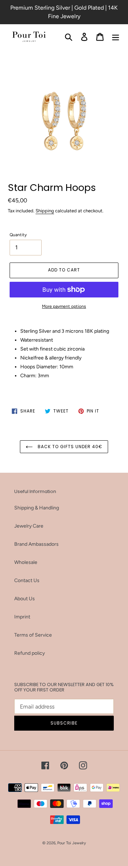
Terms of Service (33, 635)
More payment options (64, 306)
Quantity (18, 234)
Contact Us (26, 580)
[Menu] (115, 37)
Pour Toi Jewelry (71, 843)
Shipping (45, 210)
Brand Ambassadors (36, 544)
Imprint (22, 617)
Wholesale (25, 562)
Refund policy (29, 653)
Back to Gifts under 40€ (69, 447)
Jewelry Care (28, 526)
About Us (24, 599)
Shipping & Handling (36, 508)
